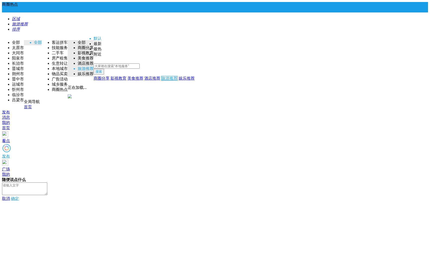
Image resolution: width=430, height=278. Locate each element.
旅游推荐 (169, 78)
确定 (15, 198)
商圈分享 (101, 78)
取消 (6, 198)
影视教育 (118, 78)
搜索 (99, 71)
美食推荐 (135, 78)
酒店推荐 (152, 78)
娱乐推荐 (187, 78)
